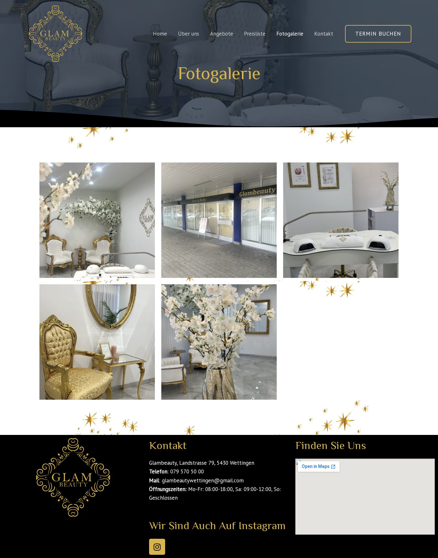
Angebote (221, 33)
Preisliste (254, 33)
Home (160, 33)
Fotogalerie (289, 33)
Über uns (188, 33)
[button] (378, 34)
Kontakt (323, 33)
